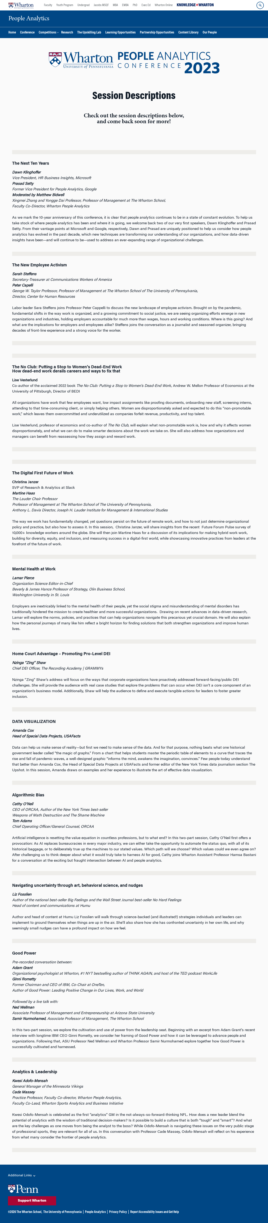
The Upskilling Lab (89, 33)
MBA (115, 5)
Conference (27, 33)
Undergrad (83, 5)
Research (67, 33)
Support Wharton (32, 1200)
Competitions (47, 33)
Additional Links (20, 1175)
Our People (210, 33)
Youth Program (64, 5)
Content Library (188, 33)
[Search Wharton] (260, 5)
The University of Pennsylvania (62, 1212)
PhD (135, 5)
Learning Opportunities (120, 33)
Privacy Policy (118, 1212)
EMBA (125, 5)
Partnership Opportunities (157, 33)
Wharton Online (164, 5)
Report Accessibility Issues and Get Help (154, 1212)
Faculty (48, 5)
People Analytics (95, 1212)
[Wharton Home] (21, 5)
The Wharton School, (29, 1212)
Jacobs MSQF (101, 5)
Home (12, 33)
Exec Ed (146, 5)
